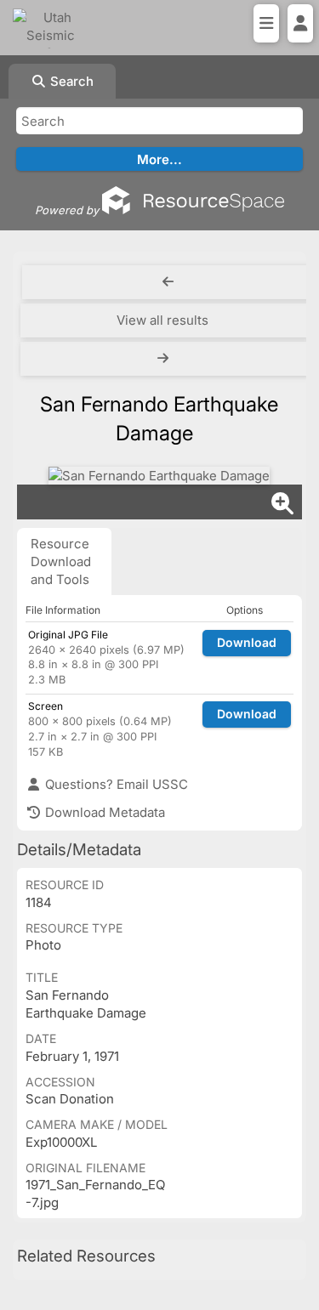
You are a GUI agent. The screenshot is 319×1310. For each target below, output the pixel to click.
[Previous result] (168, 282)
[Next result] (164, 359)
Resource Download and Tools (61, 561)
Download (246, 642)
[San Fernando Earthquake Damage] (159, 476)
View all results (162, 320)
